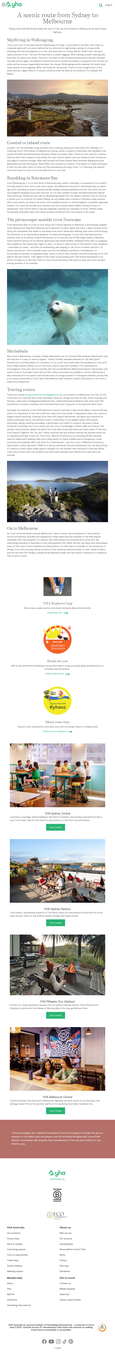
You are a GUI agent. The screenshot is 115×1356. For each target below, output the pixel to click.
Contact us (65, 1283)
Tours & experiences (17, 1254)
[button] (105, 1285)
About (10, 1283)
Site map (64, 1265)
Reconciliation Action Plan (73, 1249)
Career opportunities (70, 1299)
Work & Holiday (14, 1244)
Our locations (13, 1233)
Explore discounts (54, 673)
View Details (56, 827)
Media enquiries (67, 1288)
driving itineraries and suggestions (42, 394)
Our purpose (66, 1238)
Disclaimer (65, 1271)
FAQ (9, 1288)
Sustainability (66, 1244)
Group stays (13, 1238)
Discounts (12, 1299)
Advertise (64, 1294)
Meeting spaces (15, 1271)
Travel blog (12, 1260)
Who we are (65, 1233)
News (62, 1254)
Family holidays (14, 1265)
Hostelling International (19, 1305)
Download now (54, 612)
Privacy (63, 1260)
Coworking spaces (16, 1249)
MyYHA (10, 1294)
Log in (108, 4)
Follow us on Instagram (54, 731)
